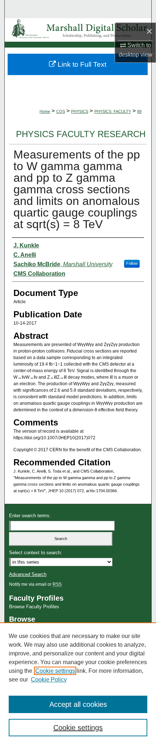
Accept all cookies (78, 704)
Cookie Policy (49, 679)
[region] (78, 683)
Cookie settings (55, 671)
